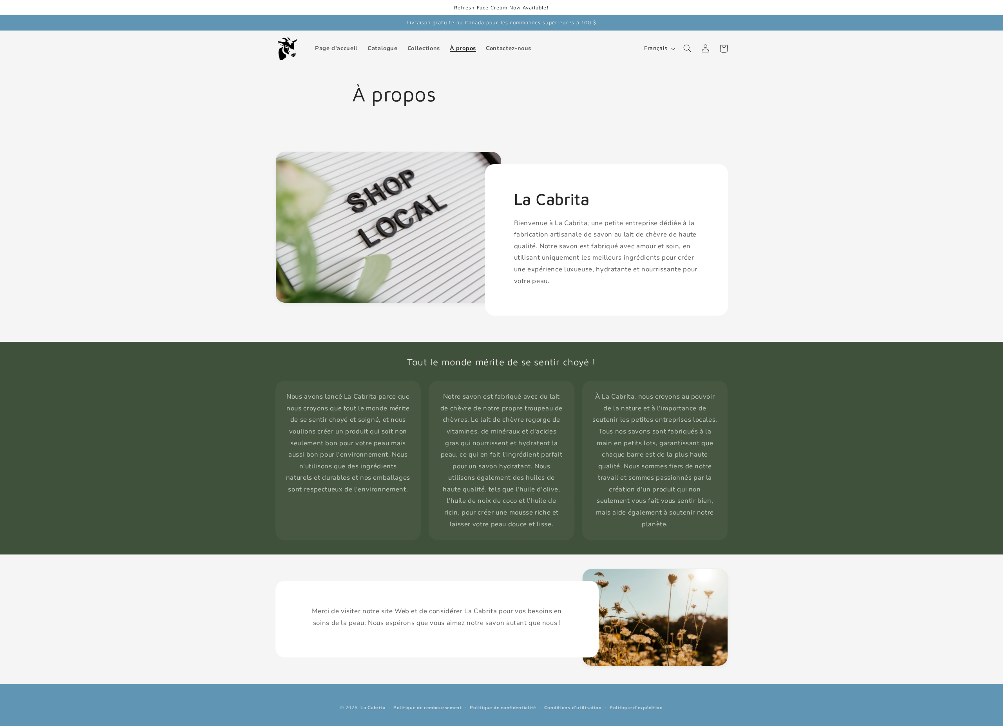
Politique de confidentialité (503, 707)
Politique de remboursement (427, 707)
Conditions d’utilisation (573, 707)
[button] (688, 49)
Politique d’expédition (636, 707)
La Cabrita (372, 707)
